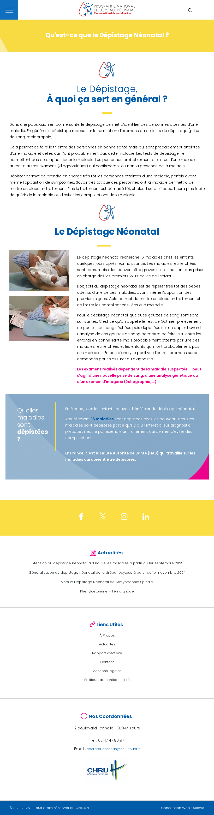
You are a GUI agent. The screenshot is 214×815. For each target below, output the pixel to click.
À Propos (107, 635)
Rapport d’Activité (107, 653)
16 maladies (102, 419)
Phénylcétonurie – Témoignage (107, 591)
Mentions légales (107, 670)
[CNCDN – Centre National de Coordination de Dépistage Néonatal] (107, 9)
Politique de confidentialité (107, 679)
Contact (107, 662)
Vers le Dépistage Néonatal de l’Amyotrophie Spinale (107, 581)
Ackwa (199, 807)
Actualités (107, 644)
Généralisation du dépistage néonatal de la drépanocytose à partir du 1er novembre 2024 (107, 572)
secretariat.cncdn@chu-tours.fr (113, 748)
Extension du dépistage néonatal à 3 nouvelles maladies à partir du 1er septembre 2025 (107, 563)
